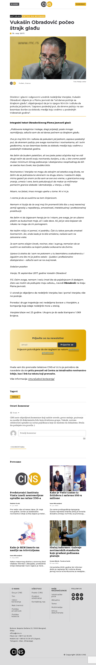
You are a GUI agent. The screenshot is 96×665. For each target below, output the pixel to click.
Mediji (15, 397)
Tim (13, 596)
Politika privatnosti (17, 610)
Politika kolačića (15, 615)
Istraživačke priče (57, 595)
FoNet (21, 83)
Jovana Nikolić (54, 561)
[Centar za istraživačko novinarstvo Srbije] (47, 4)
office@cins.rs (16, 633)
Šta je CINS (17, 593)
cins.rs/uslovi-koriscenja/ (41, 379)
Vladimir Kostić (15, 503)
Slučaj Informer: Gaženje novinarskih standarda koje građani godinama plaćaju (65, 551)
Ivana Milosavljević (56, 503)
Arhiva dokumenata (57, 612)
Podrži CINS (37, 593)
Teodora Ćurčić (65, 561)
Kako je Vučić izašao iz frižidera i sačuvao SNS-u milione (66, 495)
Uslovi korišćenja (16, 601)
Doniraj (80, 4)
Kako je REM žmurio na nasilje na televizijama (25, 549)
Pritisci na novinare (33, 16)
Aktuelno (15, 16)
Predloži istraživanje (37, 597)
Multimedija (57, 607)
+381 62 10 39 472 (26, 639)
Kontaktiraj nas (38, 602)
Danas (28, 83)
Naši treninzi (17, 605)
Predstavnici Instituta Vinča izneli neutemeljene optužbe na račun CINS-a (26, 495)
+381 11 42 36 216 (25, 636)
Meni (15, 4)
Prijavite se (67, 345)
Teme (54, 604)
